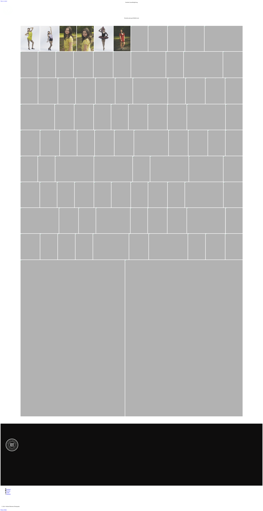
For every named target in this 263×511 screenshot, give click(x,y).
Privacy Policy (4, 509)
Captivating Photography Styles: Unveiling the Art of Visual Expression (23, 476)
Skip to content (4, 1)
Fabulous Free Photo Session (13, 467)
